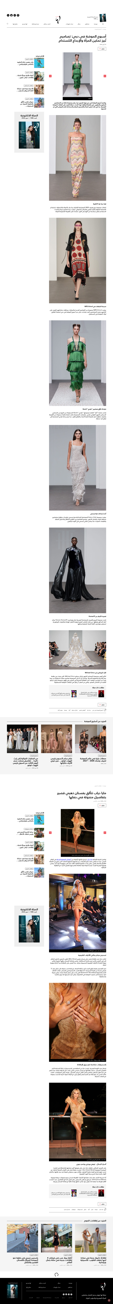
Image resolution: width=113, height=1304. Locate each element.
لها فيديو (24, 24)
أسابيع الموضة (98, 29)
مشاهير (87, 24)
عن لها (63, 1297)
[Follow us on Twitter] (8, 15)
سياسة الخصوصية (47, 1297)
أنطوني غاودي (82, 710)
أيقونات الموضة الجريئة (64, 859)
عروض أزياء (60, 710)
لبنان (92, 1209)
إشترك (37, 1297)
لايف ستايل (47, 24)
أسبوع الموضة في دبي (97, 710)
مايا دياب (89, 859)
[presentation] (105, 76)
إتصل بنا (57, 1297)
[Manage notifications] (109, 1300)
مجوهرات (74, 1209)
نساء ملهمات (69, 24)
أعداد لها (70, 1297)
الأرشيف (31, 1297)
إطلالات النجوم (98, 786)
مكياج (85, 1209)
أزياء (69, 710)
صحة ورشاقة (35, 24)
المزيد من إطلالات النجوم (95, 1220)
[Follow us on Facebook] (66, 1294)
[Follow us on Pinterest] (18, 15)
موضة (95, 24)
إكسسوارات (79, 1209)
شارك (102, 49)
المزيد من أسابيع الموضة (95, 721)
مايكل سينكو (75, 710)
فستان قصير (67, 1209)
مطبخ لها (15, 24)
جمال (79, 24)
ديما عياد (89, 710)
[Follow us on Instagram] (14, 15)
